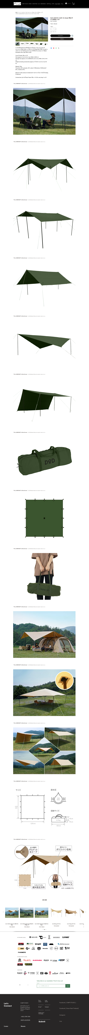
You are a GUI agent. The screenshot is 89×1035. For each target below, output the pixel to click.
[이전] (3, 912)
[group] (44, 915)
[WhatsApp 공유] (56, 51)
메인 (17, 12)
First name (39, 1001)
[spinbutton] (53, 29)
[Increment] (55, 29)
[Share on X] (58, 51)
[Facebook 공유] (51, 51)
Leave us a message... (41, 1013)
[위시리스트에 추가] (72, 36)
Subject (47, 1007)
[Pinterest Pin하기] (53, 51)
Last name (46, 1001)
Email (38, 983)
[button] (30, 3)
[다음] (86, 912)
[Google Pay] (61, 42)
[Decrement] (51, 29)
